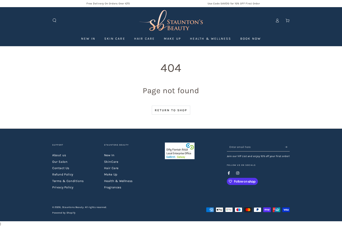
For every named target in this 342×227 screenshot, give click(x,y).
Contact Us (60, 168)
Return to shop (171, 110)
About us (59, 155)
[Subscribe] (287, 147)
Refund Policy (62, 174)
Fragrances (112, 187)
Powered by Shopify (64, 212)
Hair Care (111, 168)
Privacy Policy (62, 187)
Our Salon (59, 162)
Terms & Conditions (68, 181)
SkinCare (111, 162)
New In (109, 155)
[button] (54, 20)
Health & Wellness (118, 181)
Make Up (110, 174)
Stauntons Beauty (73, 207)
